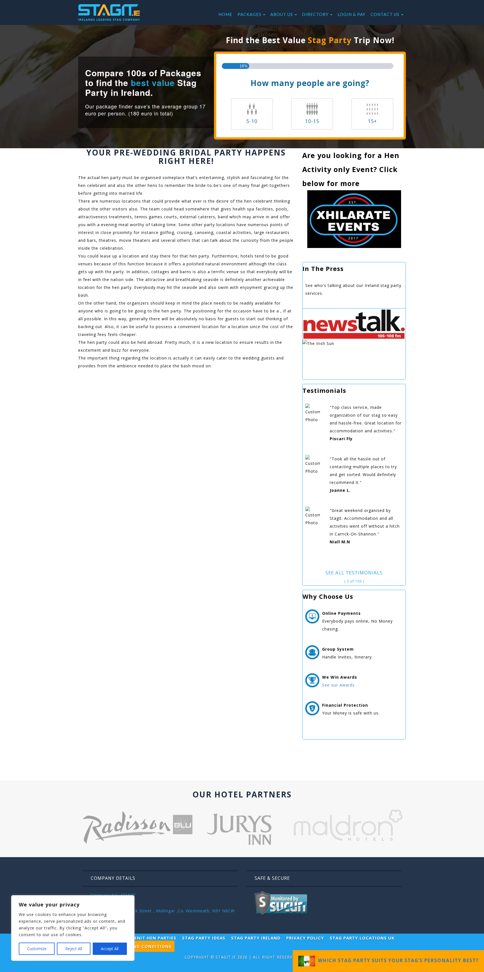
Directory (316, 14)
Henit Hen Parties (153, 938)
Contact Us (386, 14)
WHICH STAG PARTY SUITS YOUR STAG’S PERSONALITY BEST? (396, 960)
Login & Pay (352, 14)
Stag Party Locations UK (362, 938)
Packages (250, 14)
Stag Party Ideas (203, 938)
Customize (36, 948)
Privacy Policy (305, 938)
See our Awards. (339, 685)
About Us (282, 14)
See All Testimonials (354, 572)
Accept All (109, 948)
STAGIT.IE (226, 957)
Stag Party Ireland (256, 938)
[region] (72, 928)
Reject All (73, 948)
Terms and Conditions (142, 946)
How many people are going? (309, 83)
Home (225, 14)
